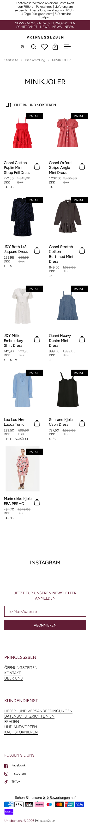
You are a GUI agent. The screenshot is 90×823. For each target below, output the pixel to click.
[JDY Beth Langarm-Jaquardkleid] (22, 239)
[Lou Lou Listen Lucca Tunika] (22, 406)
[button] (24, 46)
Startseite (11, 60)
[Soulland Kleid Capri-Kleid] (67, 406)
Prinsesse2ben (45, 821)
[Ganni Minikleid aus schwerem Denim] (67, 325)
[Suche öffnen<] (33, 46)
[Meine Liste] (44, 47)
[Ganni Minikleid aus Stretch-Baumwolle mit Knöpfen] (67, 239)
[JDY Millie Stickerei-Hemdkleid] (22, 325)
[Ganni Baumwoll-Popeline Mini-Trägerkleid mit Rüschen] (22, 152)
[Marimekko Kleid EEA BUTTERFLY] (22, 485)
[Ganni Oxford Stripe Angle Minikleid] (67, 152)
